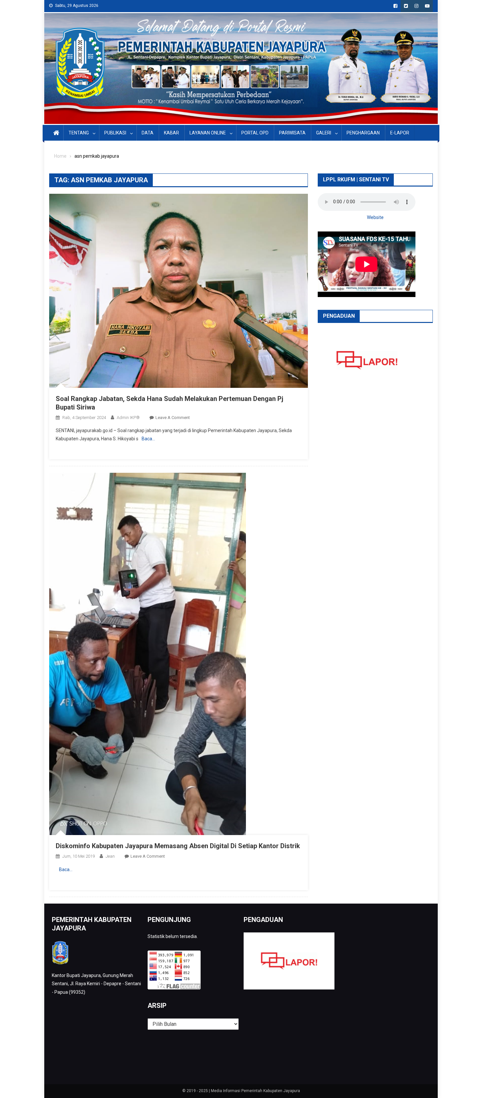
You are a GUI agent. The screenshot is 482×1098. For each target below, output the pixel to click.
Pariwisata (292, 132)
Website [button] (375, 217)
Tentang (79, 132)
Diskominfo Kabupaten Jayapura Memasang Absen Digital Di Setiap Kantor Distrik (178, 846)
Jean (110, 856)
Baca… (148, 438)
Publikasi (115, 132)
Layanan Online (208, 132)
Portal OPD (255, 132)
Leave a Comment (172, 417)
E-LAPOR (399, 132)
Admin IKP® (128, 417)
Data (147, 132)
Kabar (171, 132)
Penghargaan (363, 132)
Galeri (323, 132)
